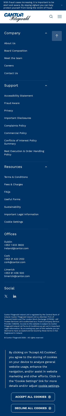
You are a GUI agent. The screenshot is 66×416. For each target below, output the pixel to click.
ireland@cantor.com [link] (16, 248)
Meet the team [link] (13, 58)
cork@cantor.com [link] (14, 262)
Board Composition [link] (15, 50)
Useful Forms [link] (12, 199)
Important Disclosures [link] (17, 118)
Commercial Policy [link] (15, 133)
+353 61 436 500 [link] (14, 272)
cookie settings (48, 385)
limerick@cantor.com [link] (17, 276)
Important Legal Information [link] (21, 214)
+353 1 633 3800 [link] (14, 245)
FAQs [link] (7, 191)
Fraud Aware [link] (12, 103)
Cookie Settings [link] (13, 221)
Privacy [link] (8, 110)
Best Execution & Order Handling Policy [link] (24, 153)
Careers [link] (9, 65)
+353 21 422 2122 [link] (14, 258)
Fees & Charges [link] (13, 184)
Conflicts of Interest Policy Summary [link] (20, 142)
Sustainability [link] (12, 206)
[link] (17, 18)
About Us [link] (9, 43)
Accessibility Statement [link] (18, 95)
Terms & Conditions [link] (16, 177)
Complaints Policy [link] (15, 125)
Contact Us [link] (11, 73)
